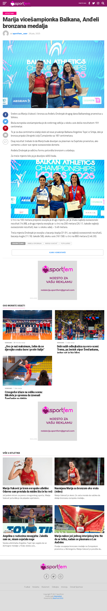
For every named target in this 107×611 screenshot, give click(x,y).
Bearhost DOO (58, 598)
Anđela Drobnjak (35, 243)
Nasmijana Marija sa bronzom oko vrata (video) (76, 490)
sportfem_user (20, 33)
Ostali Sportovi (76, 586)
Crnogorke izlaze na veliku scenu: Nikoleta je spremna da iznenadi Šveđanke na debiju (24, 395)
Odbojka (8, 342)
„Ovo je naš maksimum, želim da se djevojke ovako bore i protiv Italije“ (24, 348)
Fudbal (27, 586)
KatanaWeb (58, 596)
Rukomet (45, 586)
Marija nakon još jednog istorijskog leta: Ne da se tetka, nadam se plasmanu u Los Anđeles (79, 539)
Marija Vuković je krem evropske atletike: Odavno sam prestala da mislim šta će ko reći (27, 490)
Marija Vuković (51, 243)
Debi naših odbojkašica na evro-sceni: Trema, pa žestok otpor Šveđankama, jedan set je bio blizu (78, 349)
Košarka (35, 586)
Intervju (64, 586)
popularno (65, 243)
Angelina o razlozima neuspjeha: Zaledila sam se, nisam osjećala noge (25, 537)
